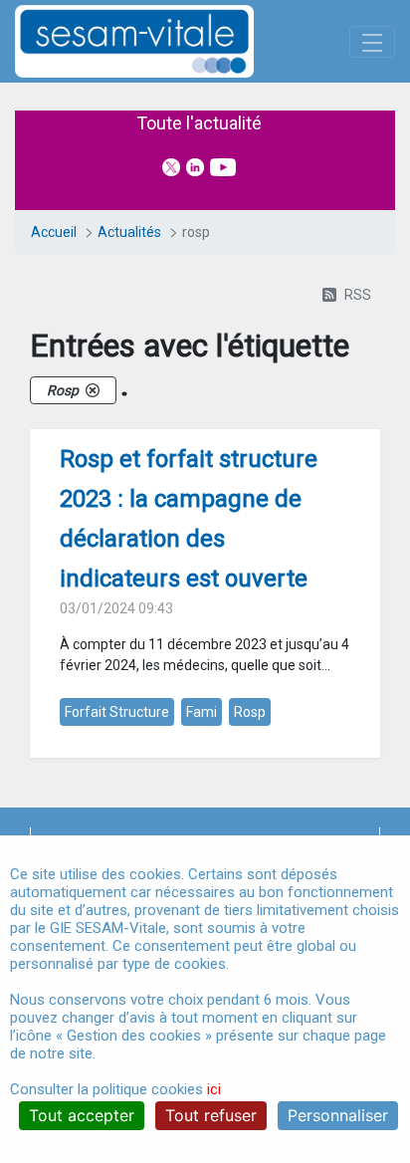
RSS (357, 295)
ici (214, 1089)
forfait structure (117, 712)
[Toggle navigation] (372, 42)
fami (201, 712)
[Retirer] (93, 390)
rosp (250, 712)
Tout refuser (211, 1115)
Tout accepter (81, 1115)
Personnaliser (338, 1115)
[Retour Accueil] (169, 41)
